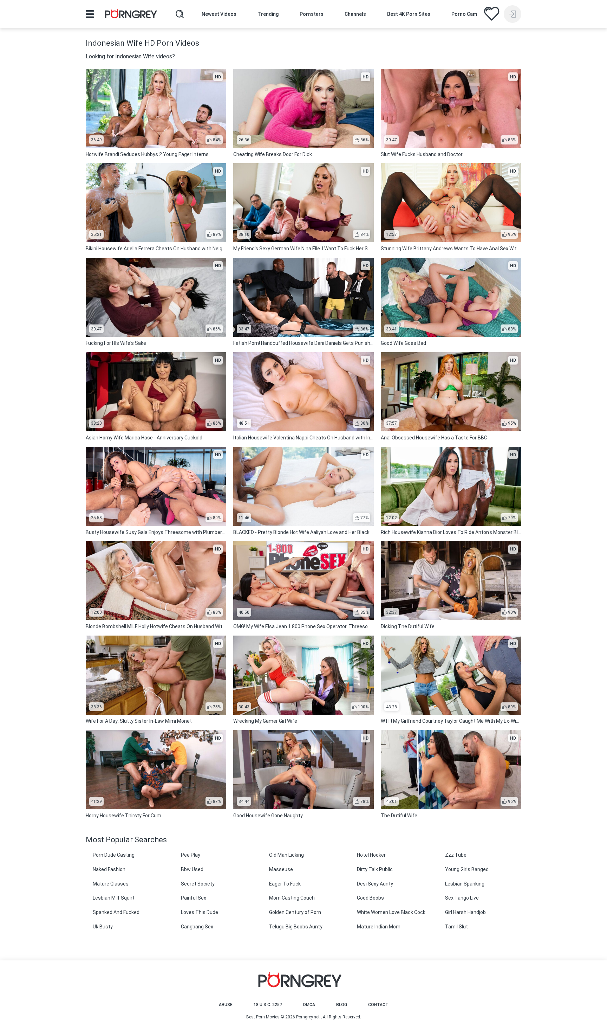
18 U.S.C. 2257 (268, 1004)
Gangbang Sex (197, 926)
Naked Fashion (109, 869)
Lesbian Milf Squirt (114, 898)
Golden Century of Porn (295, 912)
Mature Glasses (111, 884)
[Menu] (90, 14)
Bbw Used (192, 869)
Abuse (226, 1004)
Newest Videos (219, 14)
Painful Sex (193, 898)
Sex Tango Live (462, 898)
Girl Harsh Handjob (465, 912)
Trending (268, 14)
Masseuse (281, 869)
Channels (355, 14)
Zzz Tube (455, 855)
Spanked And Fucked (116, 912)
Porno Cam (464, 14)
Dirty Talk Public (375, 869)
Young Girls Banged (467, 869)
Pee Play (190, 855)
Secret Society (198, 884)
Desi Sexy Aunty (375, 884)
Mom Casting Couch (292, 898)
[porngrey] (131, 14)
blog (341, 1004)
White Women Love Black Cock (391, 912)
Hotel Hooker (371, 855)
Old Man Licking (286, 855)
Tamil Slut (456, 926)
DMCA (309, 1004)
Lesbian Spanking (464, 884)
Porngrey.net (308, 1017)
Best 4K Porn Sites (408, 14)
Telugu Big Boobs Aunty (295, 926)
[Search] (180, 14)
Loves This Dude (199, 912)
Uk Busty (103, 926)
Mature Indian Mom (378, 926)
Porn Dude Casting (114, 855)
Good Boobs (370, 898)
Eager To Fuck (285, 884)
